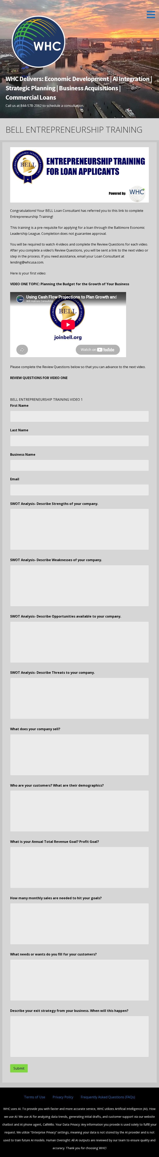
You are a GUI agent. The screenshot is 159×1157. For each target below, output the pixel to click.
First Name (19, 405)
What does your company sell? (35, 729)
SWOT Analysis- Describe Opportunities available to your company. (65, 616)
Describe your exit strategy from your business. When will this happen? (69, 1010)
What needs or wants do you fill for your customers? (53, 954)
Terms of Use (34, 1097)
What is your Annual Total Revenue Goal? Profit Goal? (54, 841)
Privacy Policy (63, 1097)
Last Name (19, 430)
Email (14, 479)
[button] (152, 10)
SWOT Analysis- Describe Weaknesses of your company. (56, 560)
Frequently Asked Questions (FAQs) (108, 1097)
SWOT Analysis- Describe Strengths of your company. (54, 503)
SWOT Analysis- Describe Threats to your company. (52, 672)
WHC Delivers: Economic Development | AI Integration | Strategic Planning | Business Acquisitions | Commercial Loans (79, 88)
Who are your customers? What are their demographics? (57, 785)
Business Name (22, 454)
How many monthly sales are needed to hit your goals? (56, 898)
